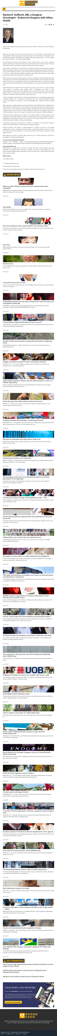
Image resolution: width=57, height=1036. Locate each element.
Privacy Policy (10, 1034)
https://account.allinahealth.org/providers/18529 (38, 143)
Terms (2, 1034)
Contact (25, 1034)
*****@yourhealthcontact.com (11, 163)
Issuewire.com (29, 54)
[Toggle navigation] (4, 9)
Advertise (18, 1034)
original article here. (39, 169)
